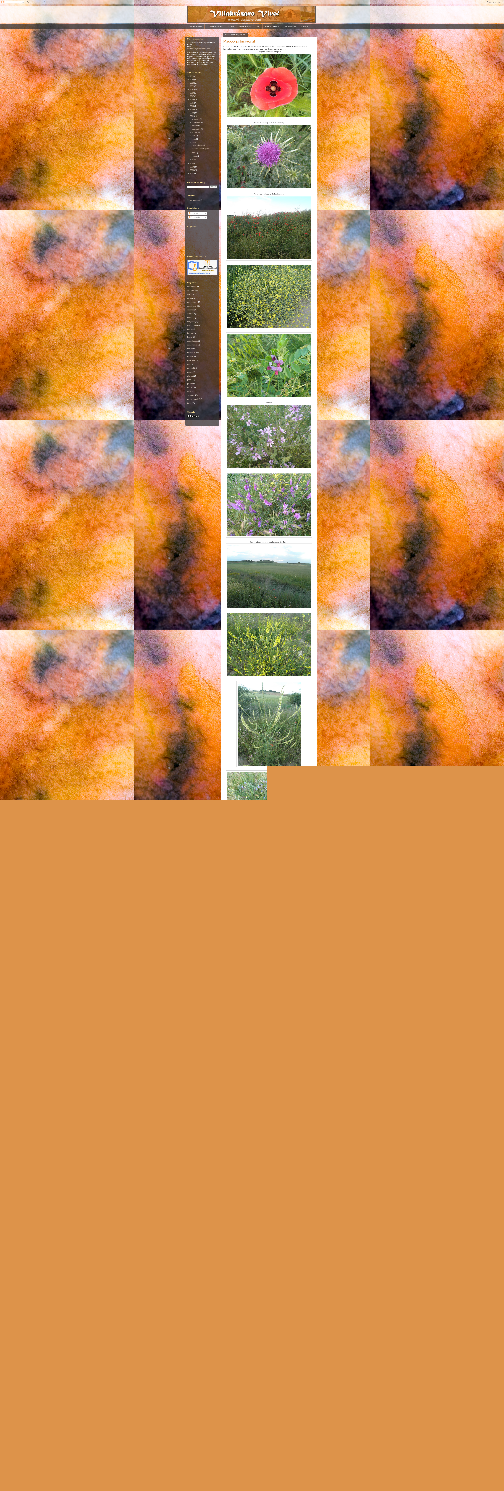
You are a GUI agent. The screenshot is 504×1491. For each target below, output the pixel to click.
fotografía (191, 322)
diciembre (196, 119)
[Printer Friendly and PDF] (230, 1266)
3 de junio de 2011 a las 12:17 (251, 1317)
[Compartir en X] (270, 1266)
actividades (191, 287)
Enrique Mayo (236, 1338)
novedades (191, 360)
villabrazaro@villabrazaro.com (198, 49)
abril (194, 153)
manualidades (192, 341)
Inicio (272, 1414)
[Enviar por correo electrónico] (265, 1266)
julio (194, 136)
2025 (192, 80)
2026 (192, 76)
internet (190, 329)
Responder (234, 1294)
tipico (189, 403)
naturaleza (234, 1270)
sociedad (190, 395)
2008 (192, 170)
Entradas (194, 213)
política (190, 384)
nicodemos (247, 1473)
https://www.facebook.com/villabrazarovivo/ (214, 1456)
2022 (192, 86)
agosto (195, 132)
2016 (192, 99)
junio (194, 139)
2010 (192, 163)
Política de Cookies (206, 1464)
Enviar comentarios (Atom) (275, 1424)
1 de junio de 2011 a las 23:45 (246, 1284)
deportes (190, 310)
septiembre (196, 129)
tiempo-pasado (192, 399)
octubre (195, 126)
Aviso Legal (192, 1464)
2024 (192, 83)
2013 (192, 109)
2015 (192, 103)
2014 (192, 106)
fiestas (189, 318)
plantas (243, 1270)
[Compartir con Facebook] (273, 1266)
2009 (192, 167)
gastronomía (192, 325)
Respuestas (237, 1350)
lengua (189, 337)
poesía (189, 380)
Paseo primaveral (198, 145)
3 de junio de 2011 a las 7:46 (250, 1302)
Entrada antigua (307, 1414)
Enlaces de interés (272, 26)
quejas (189, 387)
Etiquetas (230, 26)
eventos (190, 314)
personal (190, 368)
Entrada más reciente (233, 1414)
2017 (192, 96)
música (190, 349)
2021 (192, 89)
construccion (192, 302)
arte (188, 294)
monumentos (192, 345)
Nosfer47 (234, 1302)
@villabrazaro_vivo (204, 1461)
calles (189, 298)
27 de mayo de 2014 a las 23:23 (256, 1338)
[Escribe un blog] (268, 1266)
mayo (194, 142)
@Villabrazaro (199, 1458)
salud (189, 391)
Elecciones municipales (200, 149)
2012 (192, 113)
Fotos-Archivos (290, 26)
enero (194, 159)
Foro (258, 26)
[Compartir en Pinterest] (275, 1266)
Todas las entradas (214, 26)
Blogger (274, 1473)
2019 (192, 93)
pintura (189, 372)
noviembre (196, 122)
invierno (190, 333)
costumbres (191, 306)
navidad (190, 357)
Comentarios (195, 217)
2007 (192, 173)
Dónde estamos (245, 26)
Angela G (240, 1355)
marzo (194, 156)
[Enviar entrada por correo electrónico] (260, 1266)
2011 (192, 116)
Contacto (304, 26)
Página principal (196, 26)
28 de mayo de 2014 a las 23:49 (258, 1355)
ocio (188, 364)
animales (190, 290)
